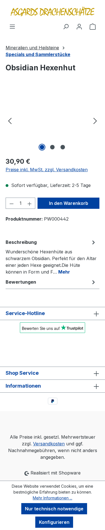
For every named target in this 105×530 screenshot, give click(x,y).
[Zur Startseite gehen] (52, 11)
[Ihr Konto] (79, 26)
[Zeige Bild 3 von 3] (62, 147)
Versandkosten (49, 443)
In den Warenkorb (68, 203)
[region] (52, 120)
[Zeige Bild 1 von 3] (42, 147)
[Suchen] (66, 26)
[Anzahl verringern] (11, 203)
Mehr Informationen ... (52, 498)
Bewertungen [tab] (21, 282)
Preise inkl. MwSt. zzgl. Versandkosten (47, 169)
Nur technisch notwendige (54, 509)
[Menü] (12, 26)
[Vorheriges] (10, 121)
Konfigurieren (54, 522)
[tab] (51, 257)
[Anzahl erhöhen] (30, 203)
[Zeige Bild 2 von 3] (52, 147)
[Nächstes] (95, 121)
